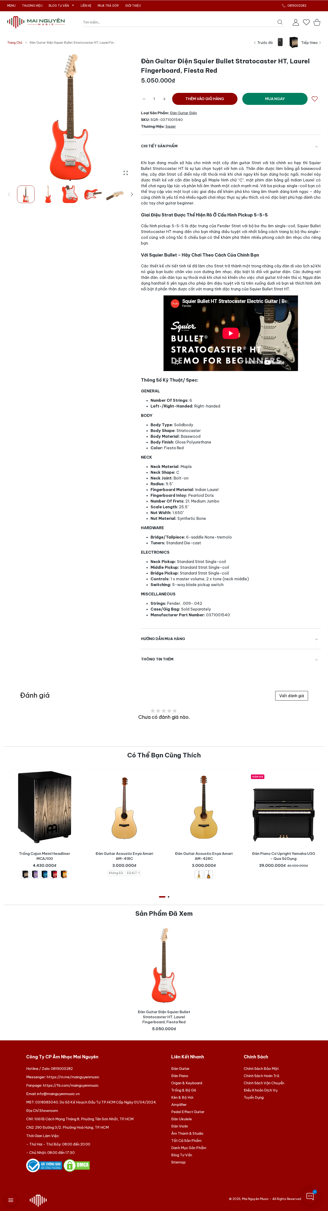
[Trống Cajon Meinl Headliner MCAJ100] (44, 807)
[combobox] (184, 22)
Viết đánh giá (291, 695)
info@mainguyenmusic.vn (58, 1093)
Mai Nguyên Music (255, 1199)
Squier (170, 126)
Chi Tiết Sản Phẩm (159, 146)
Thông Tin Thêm (157, 659)
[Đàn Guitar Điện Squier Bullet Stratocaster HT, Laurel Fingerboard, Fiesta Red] (164, 965)
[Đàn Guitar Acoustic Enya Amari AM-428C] (203, 807)
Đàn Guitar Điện (183, 113)
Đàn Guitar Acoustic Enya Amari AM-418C (124, 858)
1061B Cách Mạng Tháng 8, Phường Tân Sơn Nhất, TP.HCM (84, 1119)
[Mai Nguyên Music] (36, 22)
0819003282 (62, 1068)
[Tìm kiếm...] (280, 22)
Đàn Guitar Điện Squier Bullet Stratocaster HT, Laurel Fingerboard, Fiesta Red (164, 1017)
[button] (132, 194)
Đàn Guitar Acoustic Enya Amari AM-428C (204, 861)
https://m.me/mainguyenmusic (73, 1077)
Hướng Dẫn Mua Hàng (163, 638)
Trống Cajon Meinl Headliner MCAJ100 (44, 861)
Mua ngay (275, 98)
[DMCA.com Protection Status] (76, 1165)
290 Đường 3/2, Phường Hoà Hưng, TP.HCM (72, 1127)
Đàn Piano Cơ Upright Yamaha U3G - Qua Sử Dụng (283, 856)
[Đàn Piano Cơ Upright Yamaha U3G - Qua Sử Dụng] (283, 807)
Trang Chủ (14, 42)
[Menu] (11, 1200)
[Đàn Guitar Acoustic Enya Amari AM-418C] (124, 807)
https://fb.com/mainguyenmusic (71, 1085)
